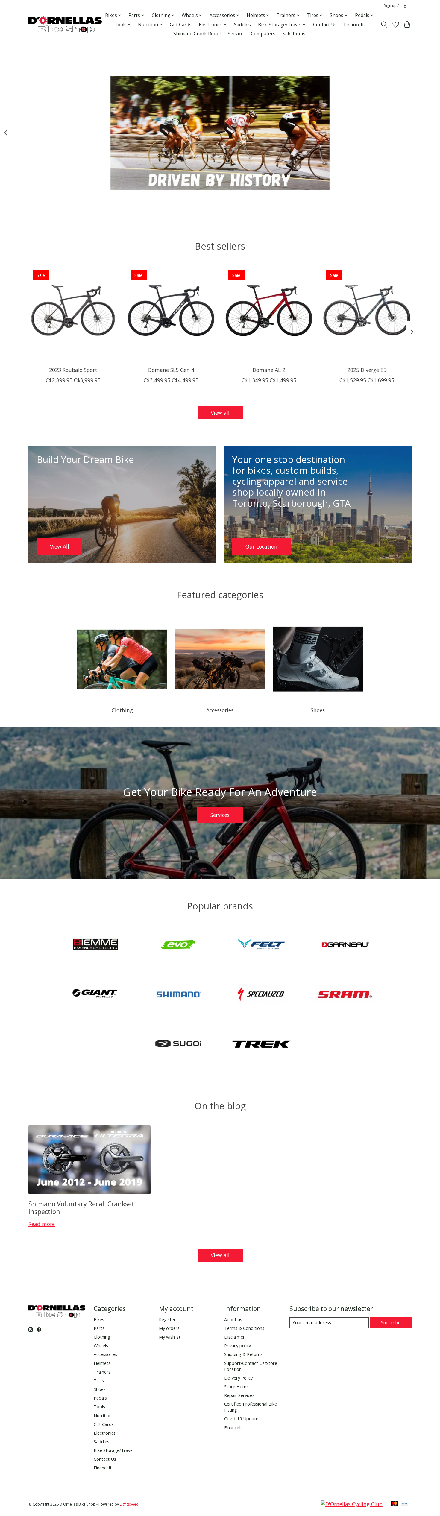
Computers (263, 34)
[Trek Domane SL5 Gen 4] (171, 310)
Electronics (105, 1433)
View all (220, 412)
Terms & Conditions (244, 1328)
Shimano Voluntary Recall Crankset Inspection (81, 1207)
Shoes (318, 710)
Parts (99, 1328)
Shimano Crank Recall (197, 34)
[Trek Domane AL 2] (269, 310)
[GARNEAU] (344, 945)
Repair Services (239, 1395)
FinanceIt (354, 25)
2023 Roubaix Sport (73, 369)
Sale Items (294, 34)
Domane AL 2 (269, 369)
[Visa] (405, 1504)
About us (233, 1319)
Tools (99, 1406)
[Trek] (261, 1045)
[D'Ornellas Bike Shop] (65, 24)
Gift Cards (181, 25)
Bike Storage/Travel (113, 1450)
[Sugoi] (178, 1045)
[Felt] (261, 945)
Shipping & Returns (243, 1354)
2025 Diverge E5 (366, 369)
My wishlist (169, 1337)
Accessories (219, 710)
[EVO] (178, 945)
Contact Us (325, 25)
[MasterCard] (394, 1504)
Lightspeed (129, 1504)
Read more (41, 1224)
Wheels (101, 1345)
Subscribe (390, 1322)
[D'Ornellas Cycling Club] (352, 1504)
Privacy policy (237, 1345)
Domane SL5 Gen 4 (171, 369)
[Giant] (95, 995)
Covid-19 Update (241, 1418)
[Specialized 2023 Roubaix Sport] (73, 310)
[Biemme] (95, 945)
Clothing (122, 710)
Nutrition (103, 1415)
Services (220, 814)
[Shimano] (178, 995)
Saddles (242, 25)
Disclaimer (234, 1337)
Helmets (102, 1363)
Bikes (99, 1319)
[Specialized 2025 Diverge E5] (367, 310)
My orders (169, 1328)
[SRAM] (344, 995)
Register (167, 1319)
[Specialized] (261, 995)
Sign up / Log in (397, 5)
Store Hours (236, 1386)
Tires (99, 1380)
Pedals (100, 1398)
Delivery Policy (238, 1378)
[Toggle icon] (384, 24)
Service (236, 34)
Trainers (102, 1372)
